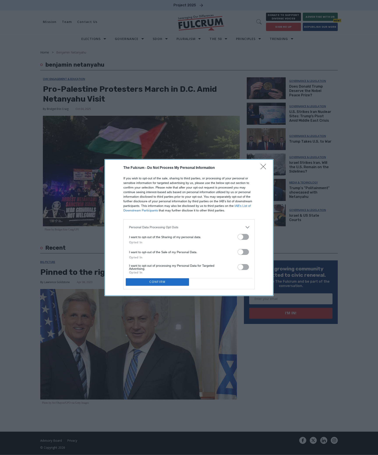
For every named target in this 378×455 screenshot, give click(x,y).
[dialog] (189, 227)
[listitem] (189, 227)
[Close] (265, 168)
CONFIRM (157, 282)
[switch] (243, 237)
